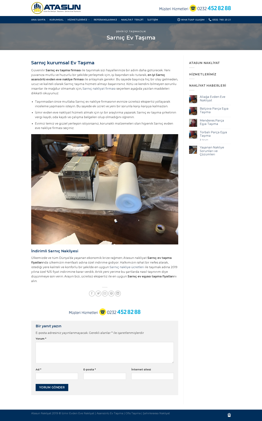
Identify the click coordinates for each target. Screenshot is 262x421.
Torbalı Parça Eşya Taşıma (213, 134)
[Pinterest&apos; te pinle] (111, 293)
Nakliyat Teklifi (132, 19)
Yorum (41, 338)
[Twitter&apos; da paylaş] (98, 293)
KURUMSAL (56, 19)
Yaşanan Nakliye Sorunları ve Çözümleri (212, 151)
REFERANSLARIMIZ (105, 19)
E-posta (89, 369)
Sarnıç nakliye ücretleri (127, 267)
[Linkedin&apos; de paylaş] (118, 293)
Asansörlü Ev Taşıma (110, 413)
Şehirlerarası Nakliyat (156, 413)
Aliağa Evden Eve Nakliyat (212, 98)
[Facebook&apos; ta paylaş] (92, 293)
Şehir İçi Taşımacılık (131, 31)
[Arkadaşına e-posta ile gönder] (105, 293)
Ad (38, 369)
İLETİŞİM (152, 19)
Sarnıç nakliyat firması (99, 88)
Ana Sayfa (38, 19)
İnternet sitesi (141, 369)
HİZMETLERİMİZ (77, 19)
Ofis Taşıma (133, 413)
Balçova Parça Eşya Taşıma (214, 110)
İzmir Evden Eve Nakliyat (78, 413)
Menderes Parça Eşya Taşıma (212, 122)
